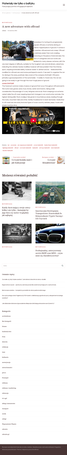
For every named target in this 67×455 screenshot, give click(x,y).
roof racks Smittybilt (25, 148)
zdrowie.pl (5, 434)
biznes (4, 326)
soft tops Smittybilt (44, 148)
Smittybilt (35, 148)
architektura (6, 316)
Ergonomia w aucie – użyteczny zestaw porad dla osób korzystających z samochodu (29, 285)
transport (5, 409)
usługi (4, 419)
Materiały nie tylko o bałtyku (18, 3)
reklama (5, 383)
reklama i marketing (9, 388)
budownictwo (6, 331)
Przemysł (5, 378)
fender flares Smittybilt (50, 145)
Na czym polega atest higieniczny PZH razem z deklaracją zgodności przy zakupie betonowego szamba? (32, 297)
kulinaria (5, 357)
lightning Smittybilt (8, 148)
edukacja (5, 347)
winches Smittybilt (8, 150)
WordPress (35, 449)
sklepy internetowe (8, 403)
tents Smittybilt (55, 148)
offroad (16, 148)
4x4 (8, 145)
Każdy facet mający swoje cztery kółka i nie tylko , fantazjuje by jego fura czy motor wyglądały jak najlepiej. (16, 211)
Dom (3, 337)
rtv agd (4, 398)
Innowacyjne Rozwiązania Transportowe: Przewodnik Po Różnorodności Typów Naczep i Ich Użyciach (49, 215)
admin (4, 30)
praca (4, 373)
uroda (4, 414)
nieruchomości (7, 367)
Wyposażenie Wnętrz (9, 424)
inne (3, 352)
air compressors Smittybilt (25, 145)
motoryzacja (7, 22)
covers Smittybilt (8, 83)
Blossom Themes (17, 449)
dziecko (5, 342)
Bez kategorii (6, 321)
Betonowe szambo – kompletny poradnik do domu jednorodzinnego (24, 290)
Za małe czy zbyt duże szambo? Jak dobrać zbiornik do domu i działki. (24, 279)
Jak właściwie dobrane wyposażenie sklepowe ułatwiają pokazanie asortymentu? (28, 303)
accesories (13, 145)
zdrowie (5, 429)
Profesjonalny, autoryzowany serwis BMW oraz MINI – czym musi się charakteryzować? (49, 253)
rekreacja (5, 393)
